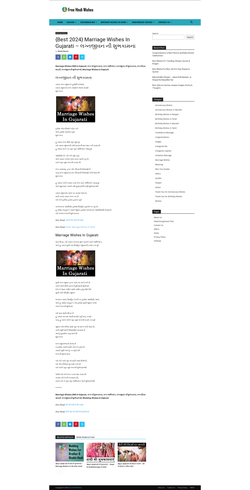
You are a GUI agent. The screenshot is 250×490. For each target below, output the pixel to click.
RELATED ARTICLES (65, 437)
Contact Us (164, 22)
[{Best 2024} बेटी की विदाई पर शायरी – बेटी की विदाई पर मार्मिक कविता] (132, 452)
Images (158, 141)
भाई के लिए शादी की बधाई (74, 220)
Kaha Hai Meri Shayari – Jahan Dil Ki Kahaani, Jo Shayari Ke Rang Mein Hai (171, 78)
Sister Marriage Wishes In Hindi (80, 227)
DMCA (156, 229)
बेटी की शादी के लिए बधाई (74, 404)
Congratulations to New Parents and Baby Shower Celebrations (173, 54)
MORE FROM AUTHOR (85, 437)
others (158, 173)
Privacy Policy (159, 237)
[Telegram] (70, 57)
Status (158, 187)
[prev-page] (57, 472)
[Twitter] (82, 57)
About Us (158, 217)
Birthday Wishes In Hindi (113, 22)
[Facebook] (58, 57)
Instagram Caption (163, 151)
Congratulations (162, 137)
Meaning (159, 164)
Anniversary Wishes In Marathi (168, 110)
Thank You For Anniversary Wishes (170, 192)
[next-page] (61, 472)
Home (60, 22)
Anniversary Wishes (142, 22)
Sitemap (157, 241)
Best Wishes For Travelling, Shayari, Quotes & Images (171, 62)
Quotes (158, 178)
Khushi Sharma (63, 51)
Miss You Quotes (162, 169)
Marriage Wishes (68, 29)
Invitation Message (163, 155)
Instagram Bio (87, 22)
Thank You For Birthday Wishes (168, 196)
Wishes (158, 201)
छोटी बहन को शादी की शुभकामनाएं (77, 411)
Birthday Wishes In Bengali (167, 114)
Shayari (70, 22)
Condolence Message (164, 132)
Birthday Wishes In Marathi (167, 123)
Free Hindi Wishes (75, 487)
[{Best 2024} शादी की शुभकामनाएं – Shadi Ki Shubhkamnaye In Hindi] (101, 452)
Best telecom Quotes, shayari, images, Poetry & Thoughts (172, 86)
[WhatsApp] (64, 57)
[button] (191, 22)
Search (155, 33)
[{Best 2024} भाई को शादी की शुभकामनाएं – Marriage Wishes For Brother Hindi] (69, 452)
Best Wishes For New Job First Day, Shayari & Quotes (171, 70)
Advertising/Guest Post (164, 221)
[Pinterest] (76, 57)
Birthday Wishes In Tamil (166, 128)
